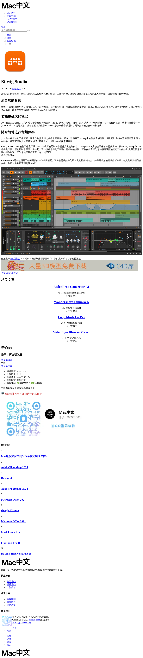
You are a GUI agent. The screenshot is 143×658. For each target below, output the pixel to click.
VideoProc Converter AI (71, 286)
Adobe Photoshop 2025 (14, 467)
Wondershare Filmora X (71, 302)
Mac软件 (11, 13)
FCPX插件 (12, 19)
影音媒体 (11, 41)
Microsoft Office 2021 (13, 521)
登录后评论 (6, 360)
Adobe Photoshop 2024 (14, 488)
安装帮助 (11, 16)
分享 (3, 273)
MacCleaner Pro (10, 532)
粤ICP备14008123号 (21, 622)
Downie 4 (6, 478)
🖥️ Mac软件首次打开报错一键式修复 (21, 393)
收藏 (8, 273)
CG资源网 (12, 22)
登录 (3, 27)
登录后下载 (6, 366)
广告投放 (11, 587)
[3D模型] (69, 270)
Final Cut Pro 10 (11, 542)
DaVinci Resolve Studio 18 (16, 553)
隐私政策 (11, 605)
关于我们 (11, 581)
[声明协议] (15, 258)
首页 (9, 35)
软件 (9, 38)
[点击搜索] (29, 30)
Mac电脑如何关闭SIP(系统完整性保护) (24, 456)
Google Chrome (10, 510)
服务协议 (11, 602)
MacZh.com (34, 620)
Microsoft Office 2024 (13, 499)
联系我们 (11, 584)
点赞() (14, 273)
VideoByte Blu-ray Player (71, 332)
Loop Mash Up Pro (71, 317)
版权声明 (11, 599)
